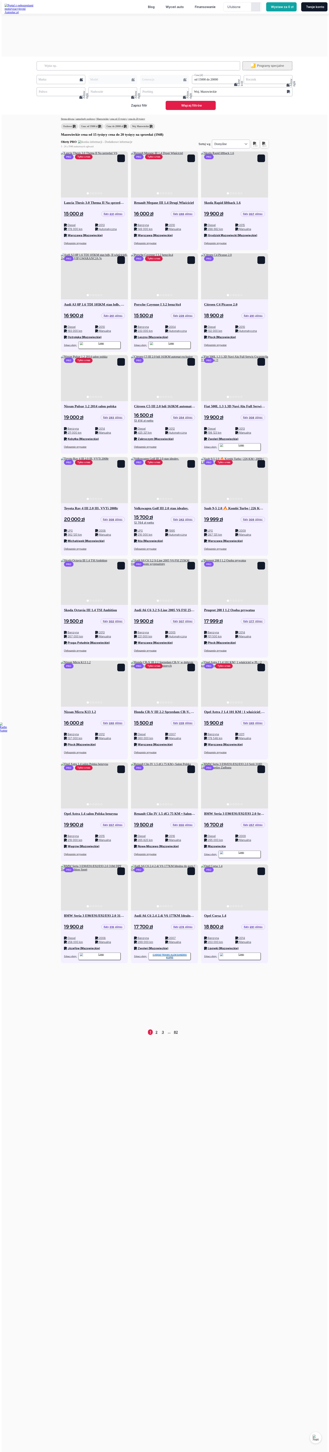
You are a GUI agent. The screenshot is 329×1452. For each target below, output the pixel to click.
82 (176, 1032)
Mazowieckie (102, 119)
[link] (113, 214)
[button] (61, 79)
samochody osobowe (85, 119)
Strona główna (68, 119)
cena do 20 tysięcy (136, 119)
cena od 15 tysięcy (118, 119)
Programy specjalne (270, 65)
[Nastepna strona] (265, 1032)
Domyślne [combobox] (220, 144)
